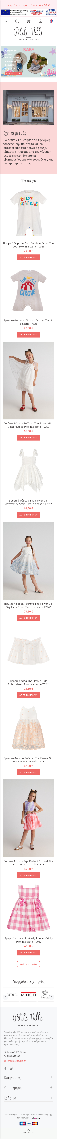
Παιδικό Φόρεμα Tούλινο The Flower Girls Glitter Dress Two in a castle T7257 (28, 425)
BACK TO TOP (28, 1133)
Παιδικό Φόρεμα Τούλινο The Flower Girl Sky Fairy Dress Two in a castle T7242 (28, 605)
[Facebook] (5, 1068)
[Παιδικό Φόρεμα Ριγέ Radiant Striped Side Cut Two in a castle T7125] (28, 818)
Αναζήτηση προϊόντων (11, 17)
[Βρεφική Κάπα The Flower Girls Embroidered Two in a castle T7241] (28, 650)
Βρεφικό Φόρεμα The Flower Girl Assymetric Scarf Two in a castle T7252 (28, 502)
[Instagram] (11, 1068)
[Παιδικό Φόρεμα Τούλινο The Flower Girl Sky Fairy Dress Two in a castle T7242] (28, 560)
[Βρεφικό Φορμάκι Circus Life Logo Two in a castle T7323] (28, 290)
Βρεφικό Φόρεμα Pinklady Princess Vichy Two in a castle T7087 (28, 940)
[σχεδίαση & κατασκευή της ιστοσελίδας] (35, 1117)
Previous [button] (5, 997)
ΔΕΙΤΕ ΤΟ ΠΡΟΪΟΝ (28, 257)
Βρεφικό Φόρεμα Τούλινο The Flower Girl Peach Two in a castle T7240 (28, 759)
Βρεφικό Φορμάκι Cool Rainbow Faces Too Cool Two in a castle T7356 (28, 244)
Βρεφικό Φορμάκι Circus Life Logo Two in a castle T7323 (28, 322)
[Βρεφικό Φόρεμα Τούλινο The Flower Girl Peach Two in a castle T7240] (28, 728)
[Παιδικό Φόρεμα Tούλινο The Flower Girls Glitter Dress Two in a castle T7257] (28, 380)
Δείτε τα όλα (28, 964)
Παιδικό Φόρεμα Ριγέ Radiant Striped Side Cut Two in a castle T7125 (28, 862)
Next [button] (51, 997)
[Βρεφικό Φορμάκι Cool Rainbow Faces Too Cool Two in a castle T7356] (28, 213)
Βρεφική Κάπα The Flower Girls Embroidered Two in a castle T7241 (28, 682)
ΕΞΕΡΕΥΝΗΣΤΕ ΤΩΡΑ (13, 73)
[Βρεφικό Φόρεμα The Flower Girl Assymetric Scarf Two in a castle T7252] (28, 470)
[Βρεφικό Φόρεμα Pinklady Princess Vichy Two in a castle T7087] (28, 908)
